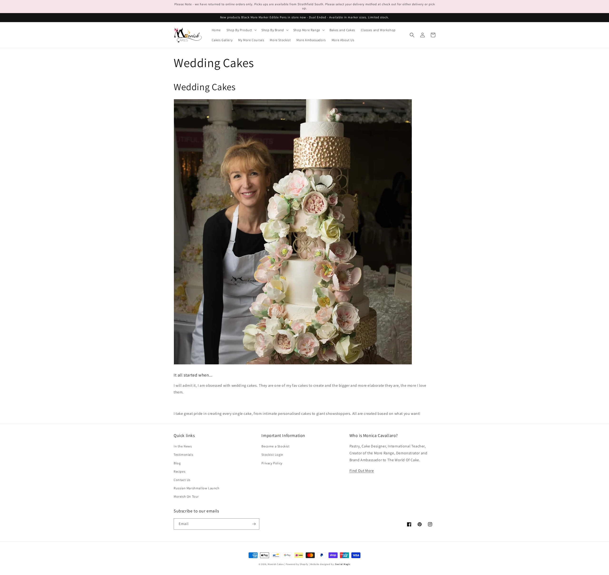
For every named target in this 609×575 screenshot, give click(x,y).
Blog (177, 463)
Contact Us (182, 480)
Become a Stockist (275, 446)
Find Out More (361, 470)
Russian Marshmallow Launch (197, 488)
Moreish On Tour (186, 496)
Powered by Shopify (297, 564)
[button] (241, 30)
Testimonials (183, 454)
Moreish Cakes (276, 564)
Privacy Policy (271, 463)
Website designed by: (330, 564)
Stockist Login (272, 454)
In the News (183, 446)
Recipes (179, 471)
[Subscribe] (254, 524)
